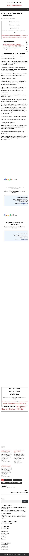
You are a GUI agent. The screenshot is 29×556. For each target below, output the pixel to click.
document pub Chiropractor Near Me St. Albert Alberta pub (13, 45)
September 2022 (5, 533)
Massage (4, 482)
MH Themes (23, 554)
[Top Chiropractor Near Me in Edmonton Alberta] (20, 456)
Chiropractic (8, 480)
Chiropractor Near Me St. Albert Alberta (13, 408)
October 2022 (4, 531)
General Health (4, 546)
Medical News (4, 549)
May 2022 (3, 539)
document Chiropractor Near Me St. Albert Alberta (12, 44)
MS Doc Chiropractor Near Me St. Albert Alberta (11, 47)
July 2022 (3, 536)
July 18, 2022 (5, 18)
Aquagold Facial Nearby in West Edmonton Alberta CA (13, 515)
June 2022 (3, 538)
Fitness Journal (4, 544)
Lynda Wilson (12, 18)
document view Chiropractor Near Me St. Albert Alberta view (13, 46)
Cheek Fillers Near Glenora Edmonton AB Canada (12, 510)
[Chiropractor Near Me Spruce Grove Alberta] (7, 470)
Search (3, 498)
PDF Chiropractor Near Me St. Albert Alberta (11, 49)
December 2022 (5, 528)
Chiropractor (17, 480)
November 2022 (5, 530)
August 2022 (4, 534)
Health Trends (4, 547)
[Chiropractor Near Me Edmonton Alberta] (7, 455)
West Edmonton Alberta (15, 482)
